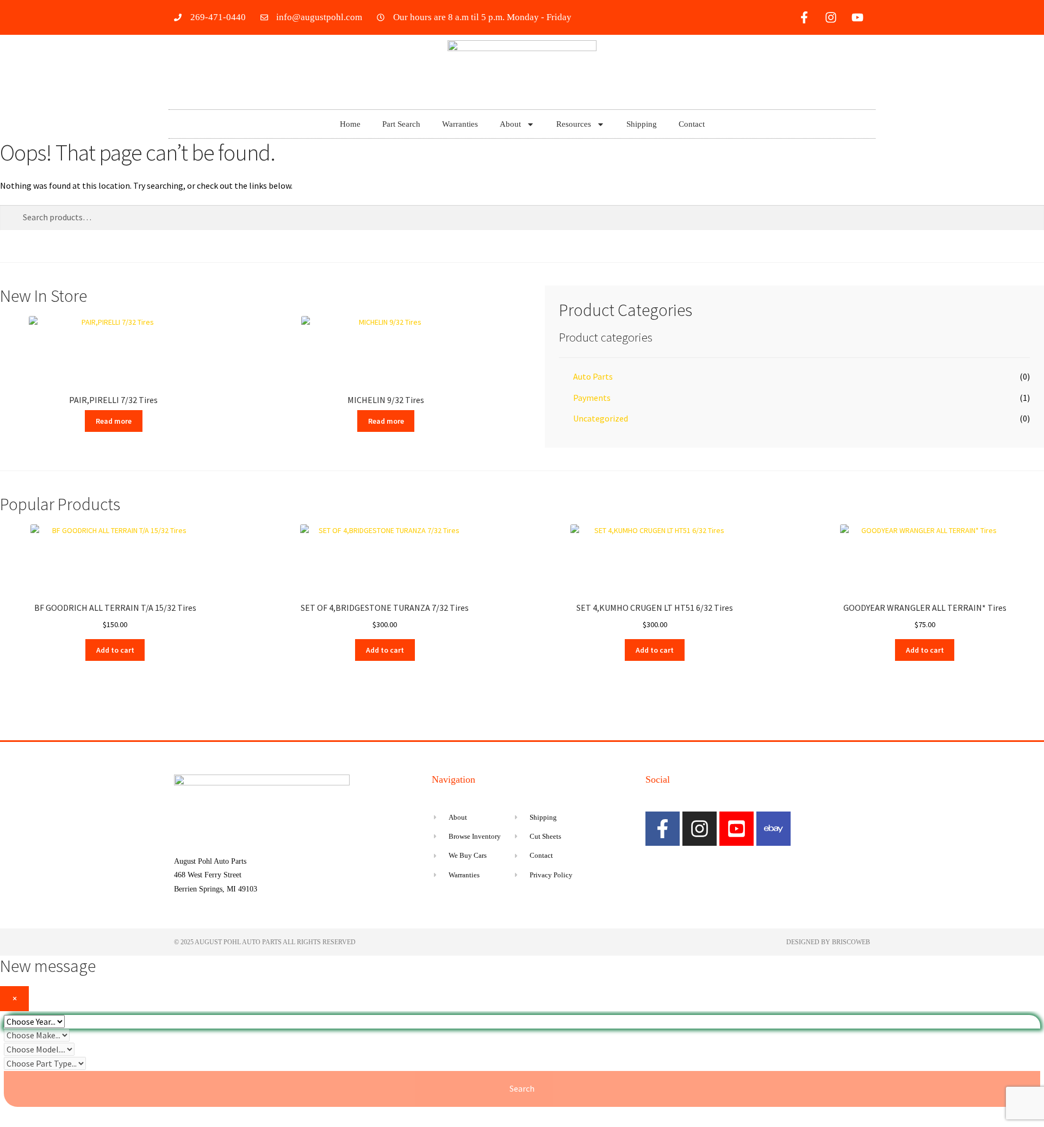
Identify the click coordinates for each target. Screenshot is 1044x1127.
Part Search (401, 124)
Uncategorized (600, 418)
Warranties (460, 124)
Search (522, 1088)
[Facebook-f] (804, 17)
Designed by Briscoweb (828, 942)
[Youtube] (857, 17)
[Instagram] (831, 17)
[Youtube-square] (736, 829)
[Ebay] (773, 829)
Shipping (641, 124)
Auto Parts (593, 376)
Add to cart (115, 650)
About (510, 124)
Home (350, 124)
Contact (692, 124)
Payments (592, 397)
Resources (573, 124)
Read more (114, 421)
